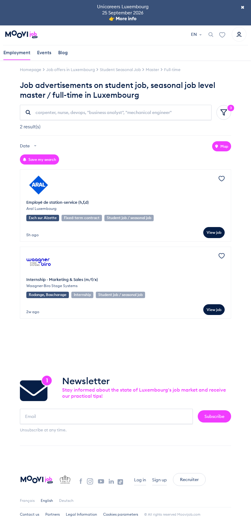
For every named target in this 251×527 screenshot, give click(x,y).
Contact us (29, 514)
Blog (63, 52)
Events (44, 52)
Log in (140, 480)
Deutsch (66, 500)
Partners (52, 514)
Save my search (42, 159)
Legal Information (81, 514)
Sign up (159, 480)
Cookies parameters (120, 514)
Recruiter (189, 479)
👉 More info (123, 18)
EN (194, 34)
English (47, 500)
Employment (16, 52)
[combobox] (29, 146)
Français (27, 500)
